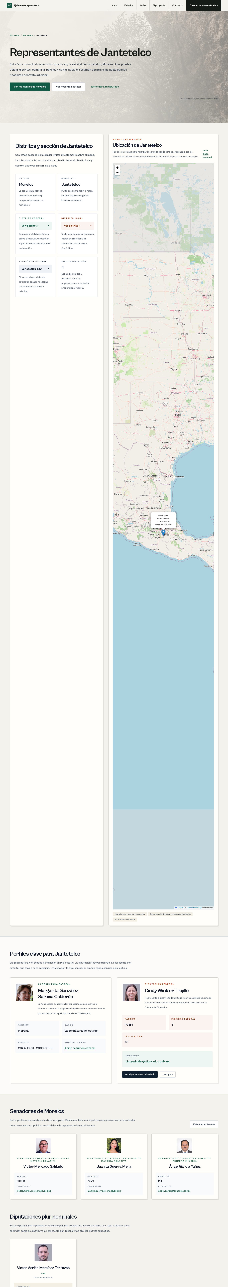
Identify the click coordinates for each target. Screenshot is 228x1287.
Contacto (177, 5)
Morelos (28, 35)
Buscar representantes (204, 5)
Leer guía (168, 1074)
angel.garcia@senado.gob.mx (174, 1191)
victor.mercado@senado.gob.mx (34, 1191)
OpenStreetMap (194, 908)
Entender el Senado (204, 1124)
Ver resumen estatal (68, 86)
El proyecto (159, 5)
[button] (163, 532)
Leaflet (180, 908)
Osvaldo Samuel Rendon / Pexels (205, 99)
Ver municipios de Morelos (30, 86)
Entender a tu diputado (105, 86)
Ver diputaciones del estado (140, 1074)
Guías (143, 5)
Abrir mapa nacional (207, 154)
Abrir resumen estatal (80, 1048)
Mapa (114, 5)
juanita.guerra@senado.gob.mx (104, 1191)
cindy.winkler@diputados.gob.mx (147, 1061)
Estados (128, 5)
